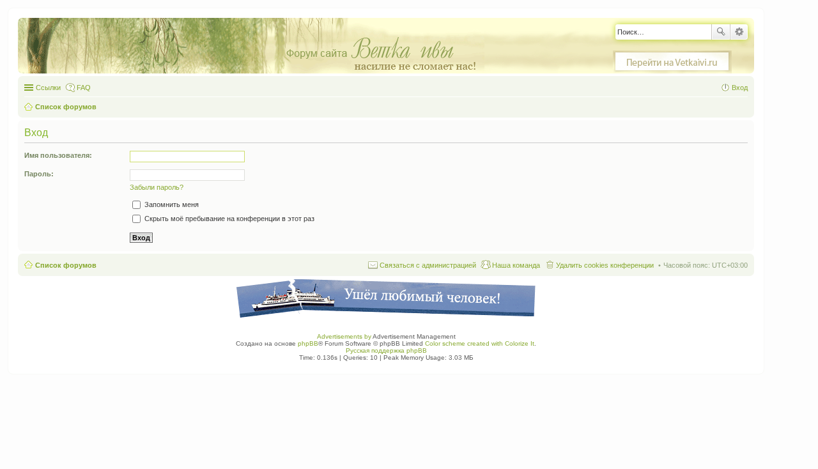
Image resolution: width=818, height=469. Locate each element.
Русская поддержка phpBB (386, 350)
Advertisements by (344, 336)
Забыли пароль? (156, 187)
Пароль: (39, 174)
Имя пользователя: (58, 155)
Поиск (720, 32)
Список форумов (65, 265)
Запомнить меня (171, 204)
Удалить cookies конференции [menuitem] (605, 265)
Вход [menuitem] (740, 87)
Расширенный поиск (739, 32)
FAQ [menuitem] (84, 87)
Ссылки (48, 87)
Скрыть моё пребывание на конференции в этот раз (228, 218)
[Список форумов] (257, 46)
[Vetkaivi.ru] (672, 61)
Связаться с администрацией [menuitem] (428, 265)
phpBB (308, 343)
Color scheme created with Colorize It (479, 343)
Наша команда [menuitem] (516, 265)
